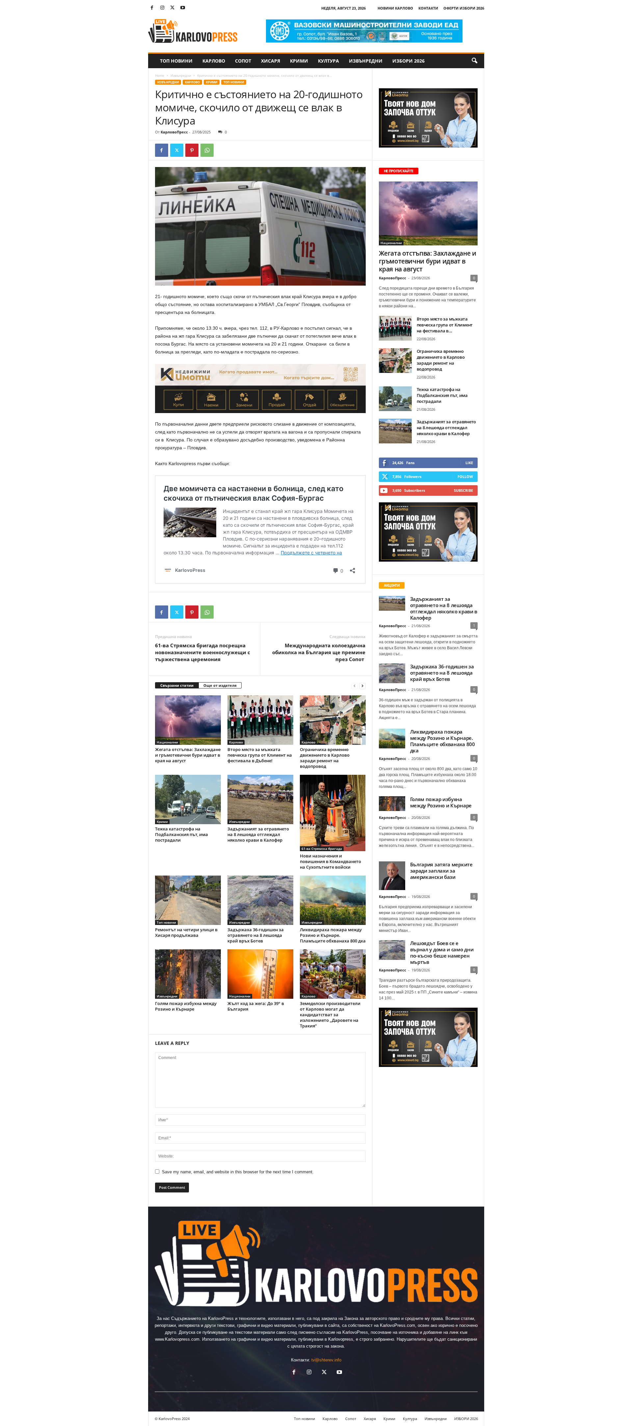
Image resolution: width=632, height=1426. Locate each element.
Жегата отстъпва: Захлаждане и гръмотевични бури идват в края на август (188, 755)
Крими (299, 61)
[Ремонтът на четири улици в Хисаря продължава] (188, 900)
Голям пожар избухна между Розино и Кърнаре (186, 1006)
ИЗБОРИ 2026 (408, 61)
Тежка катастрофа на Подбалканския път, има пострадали (181, 834)
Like (469, 462)
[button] (474, 61)
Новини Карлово (395, 8)
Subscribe (463, 490)
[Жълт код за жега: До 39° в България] (260, 974)
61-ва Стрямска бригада (322, 848)
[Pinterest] (191, 150)
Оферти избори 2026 (463, 8)
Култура (328, 61)
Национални (167, 742)
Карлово (213, 61)
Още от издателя (220, 685)
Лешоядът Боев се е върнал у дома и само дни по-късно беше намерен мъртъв (442, 952)
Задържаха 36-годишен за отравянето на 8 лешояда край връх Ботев (255, 935)
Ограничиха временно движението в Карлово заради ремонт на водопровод (325, 757)
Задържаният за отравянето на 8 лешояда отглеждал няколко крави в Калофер (258, 834)
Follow (465, 476)
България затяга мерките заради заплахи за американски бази (441, 870)
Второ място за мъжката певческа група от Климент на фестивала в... (445, 325)
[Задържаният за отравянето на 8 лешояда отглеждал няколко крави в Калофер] (260, 799)
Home (159, 75)
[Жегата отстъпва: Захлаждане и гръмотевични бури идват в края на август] (188, 720)
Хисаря (270, 61)
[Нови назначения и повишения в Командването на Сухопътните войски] (333, 813)
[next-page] (362, 685)
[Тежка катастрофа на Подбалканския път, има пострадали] (188, 799)
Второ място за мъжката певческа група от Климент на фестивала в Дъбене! (259, 755)
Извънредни (365, 61)
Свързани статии (177, 685)
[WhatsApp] (207, 150)
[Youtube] (183, 8)
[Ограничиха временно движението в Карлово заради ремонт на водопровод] (333, 720)
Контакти (428, 8)
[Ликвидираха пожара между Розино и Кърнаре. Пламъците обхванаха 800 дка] (333, 900)
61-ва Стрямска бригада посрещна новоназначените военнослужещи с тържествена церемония (202, 652)
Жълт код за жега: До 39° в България (255, 1006)
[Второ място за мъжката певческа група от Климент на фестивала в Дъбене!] (260, 720)
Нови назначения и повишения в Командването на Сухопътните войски (330, 861)
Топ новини (176, 61)
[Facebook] (152, 8)
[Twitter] (172, 8)
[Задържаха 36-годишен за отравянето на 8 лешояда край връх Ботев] (260, 900)
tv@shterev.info (326, 1359)
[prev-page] (354, 685)
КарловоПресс (174, 131)
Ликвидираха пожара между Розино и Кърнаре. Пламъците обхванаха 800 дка (333, 935)
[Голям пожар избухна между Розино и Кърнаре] (188, 974)
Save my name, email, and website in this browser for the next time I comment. (238, 1171)
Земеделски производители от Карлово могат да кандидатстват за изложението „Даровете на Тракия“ (330, 1014)
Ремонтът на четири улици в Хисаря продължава (186, 932)
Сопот (243, 61)
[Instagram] (162, 8)
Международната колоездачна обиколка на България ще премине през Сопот (318, 652)
